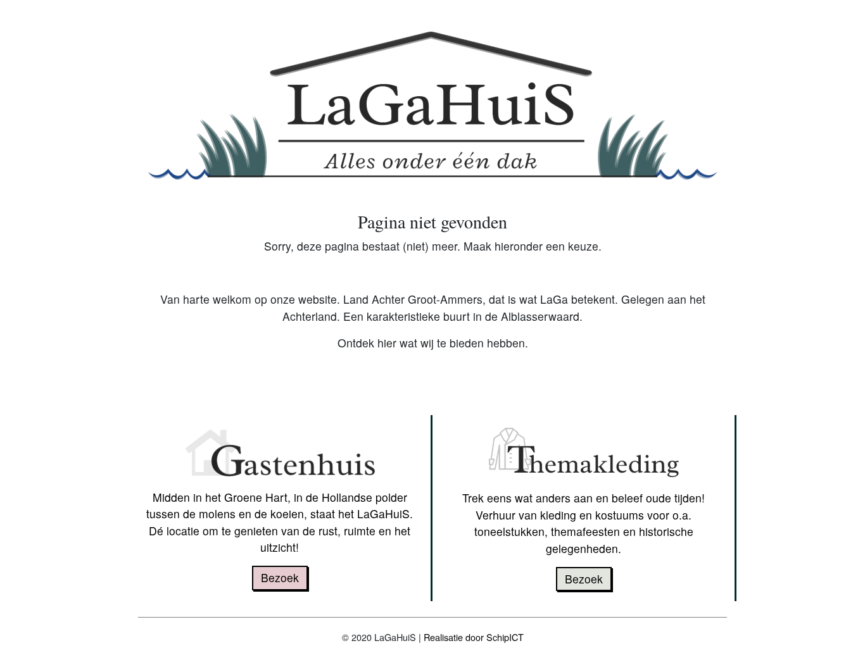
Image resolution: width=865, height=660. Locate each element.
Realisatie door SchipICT (474, 637)
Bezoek (280, 577)
